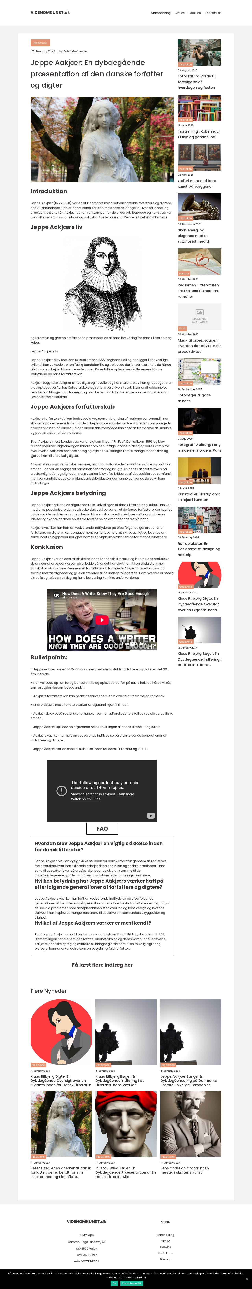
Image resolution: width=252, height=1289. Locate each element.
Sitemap (165, 1259)
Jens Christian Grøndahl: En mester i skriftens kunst (184, 1170)
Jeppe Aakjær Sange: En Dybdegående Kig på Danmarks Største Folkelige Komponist (188, 1080)
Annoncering (161, 13)
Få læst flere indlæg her (102, 964)
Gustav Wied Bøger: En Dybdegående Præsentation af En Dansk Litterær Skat (125, 1172)
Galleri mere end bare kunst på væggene (197, 183)
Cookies (195, 13)
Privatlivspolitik (131, 1283)
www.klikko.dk (90, 1261)
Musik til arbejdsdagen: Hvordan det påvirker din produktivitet (199, 346)
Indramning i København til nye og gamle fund (199, 134)
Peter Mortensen (75, 51)
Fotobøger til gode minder (194, 398)
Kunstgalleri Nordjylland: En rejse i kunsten (199, 497)
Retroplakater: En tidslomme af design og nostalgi (199, 549)
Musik (182, 328)
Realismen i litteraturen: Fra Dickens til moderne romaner (199, 291)
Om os (180, 13)
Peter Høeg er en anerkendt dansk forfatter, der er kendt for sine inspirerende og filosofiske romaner (61, 1172)
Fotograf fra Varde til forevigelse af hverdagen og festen (196, 82)
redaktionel (40, 43)
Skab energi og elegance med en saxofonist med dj (194, 235)
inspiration (185, 64)
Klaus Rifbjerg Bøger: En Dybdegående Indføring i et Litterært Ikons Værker (199, 659)
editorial (184, 273)
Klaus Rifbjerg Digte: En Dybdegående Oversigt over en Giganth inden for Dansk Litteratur (198, 604)
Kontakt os (213, 13)
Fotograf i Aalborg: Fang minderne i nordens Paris (199, 447)
